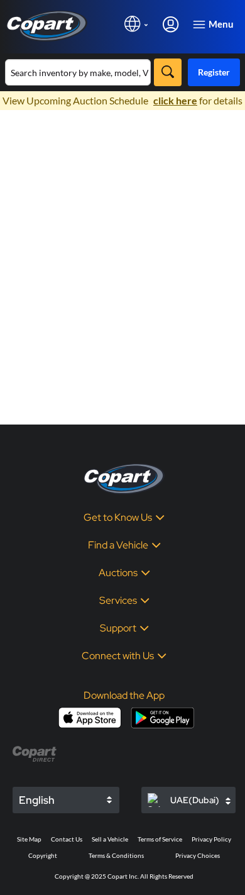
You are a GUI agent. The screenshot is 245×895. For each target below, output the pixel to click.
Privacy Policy (211, 839)
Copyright (42, 855)
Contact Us (66, 839)
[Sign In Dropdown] (171, 23)
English (37, 800)
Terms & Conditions (116, 855)
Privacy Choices (197, 855)
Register (214, 72)
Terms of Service (160, 839)
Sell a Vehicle (110, 839)
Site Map (29, 839)
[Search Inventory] (168, 72)
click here (175, 100)
